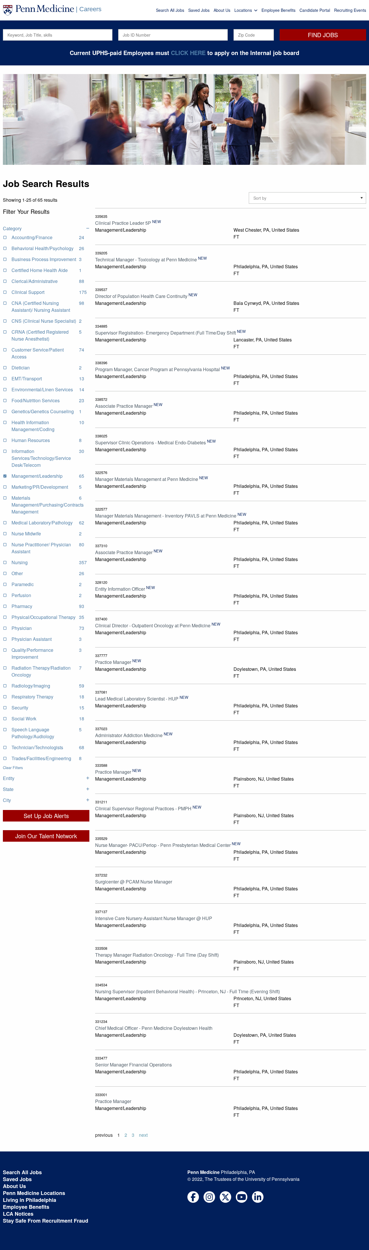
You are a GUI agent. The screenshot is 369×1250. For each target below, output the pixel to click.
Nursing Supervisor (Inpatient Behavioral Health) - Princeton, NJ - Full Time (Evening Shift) (187, 991)
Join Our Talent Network (46, 836)
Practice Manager (113, 662)
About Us (222, 10)
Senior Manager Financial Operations (133, 1064)
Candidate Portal (315, 10)
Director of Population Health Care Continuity (141, 296)
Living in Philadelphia (29, 1200)
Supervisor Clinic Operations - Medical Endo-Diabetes (150, 442)
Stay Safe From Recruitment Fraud (45, 1220)
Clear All (10, 217)
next (143, 1135)
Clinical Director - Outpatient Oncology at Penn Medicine (152, 625)
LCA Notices (18, 1213)
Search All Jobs (170, 10)
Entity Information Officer (120, 589)
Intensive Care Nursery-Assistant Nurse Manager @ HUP (153, 918)
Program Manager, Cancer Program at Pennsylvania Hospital (157, 369)
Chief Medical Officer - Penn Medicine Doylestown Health (153, 1028)
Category (12, 228)
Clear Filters (13, 767)
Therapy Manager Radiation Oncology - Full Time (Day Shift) (157, 954)
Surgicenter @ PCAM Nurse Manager (133, 881)
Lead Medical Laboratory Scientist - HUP (136, 698)
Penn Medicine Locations (34, 1193)
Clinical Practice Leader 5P (123, 223)
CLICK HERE (188, 52)
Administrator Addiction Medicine (129, 735)
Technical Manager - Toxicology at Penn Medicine (146, 259)
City (7, 800)
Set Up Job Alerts (46, 815)
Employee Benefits (278, 10)
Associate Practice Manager (124, 406)
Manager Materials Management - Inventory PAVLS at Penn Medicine (165, 515)
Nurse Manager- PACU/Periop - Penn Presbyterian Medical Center (163, 845)
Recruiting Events (350, 10)
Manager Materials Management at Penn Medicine (146, 479)
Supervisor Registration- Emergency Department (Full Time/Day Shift (165, 332)
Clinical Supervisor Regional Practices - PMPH (143, 808)
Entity (8, 778)
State (8, 789)
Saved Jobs (199, 10)
